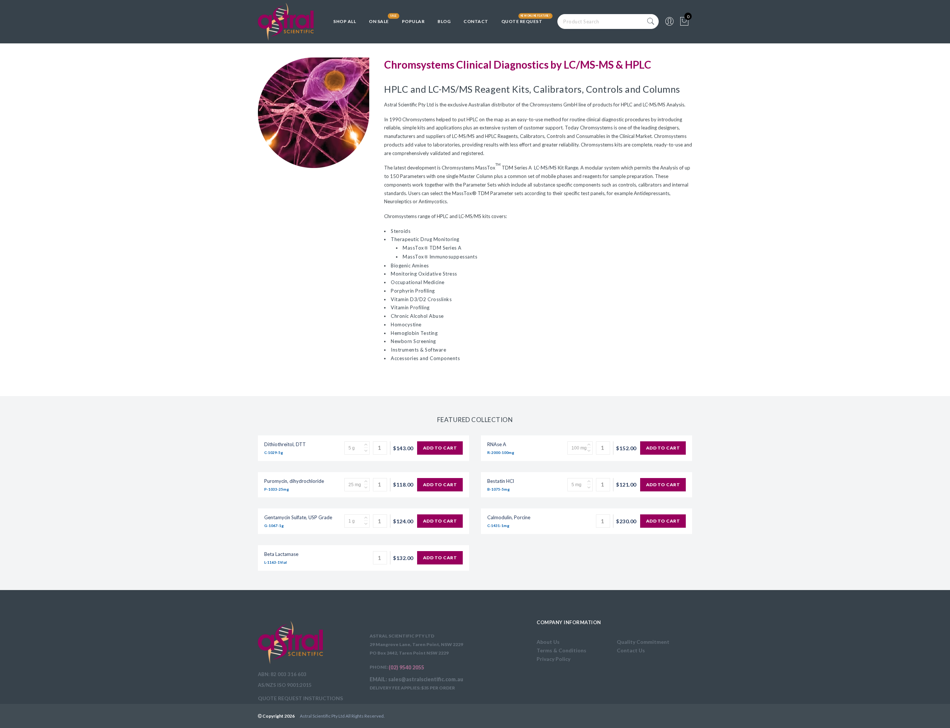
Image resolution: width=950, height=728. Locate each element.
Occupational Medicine (418, 282)
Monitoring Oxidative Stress (424, 274)
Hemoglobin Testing (414, 333)
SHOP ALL (344, 21)
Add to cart (440, 448)
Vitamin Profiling (410, 307)
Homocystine (406, 324)
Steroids (400, 231)
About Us (548, 642)
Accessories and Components (425, 358)
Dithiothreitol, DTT (285, 444)
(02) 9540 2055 (406, 667)
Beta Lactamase (281, 554)
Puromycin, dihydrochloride (294, 481)
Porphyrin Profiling (413, 291)
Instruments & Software (418, 350)
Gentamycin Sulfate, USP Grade (298, 517)
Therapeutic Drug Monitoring (425, 239)
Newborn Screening (413, 341)
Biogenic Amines (410, 266)
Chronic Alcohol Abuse (417, 316)
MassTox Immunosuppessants (440, 257)
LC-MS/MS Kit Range (555, 168)
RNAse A (496, 444)
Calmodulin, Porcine (508, 517)
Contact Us (631, 650)
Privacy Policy (553, 659)
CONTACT (475, 21)
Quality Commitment (643, 642)
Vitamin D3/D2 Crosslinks (421, 299)
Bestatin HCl (500, 481)
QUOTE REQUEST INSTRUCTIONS (300, 698)
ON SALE (379, 21)
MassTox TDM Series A (432, 248)
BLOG (444, 21)
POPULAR (413, 21)
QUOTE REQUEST (522, 21)
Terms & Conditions (561, 650)
